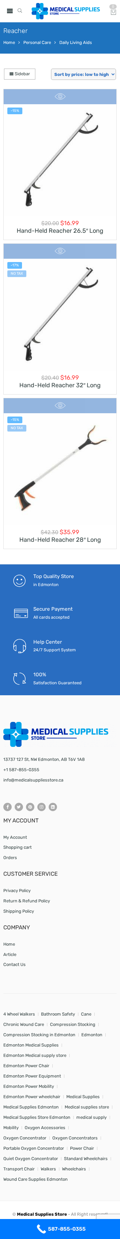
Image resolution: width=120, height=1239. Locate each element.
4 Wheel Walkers (19, 1014)
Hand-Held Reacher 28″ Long (60, 539)
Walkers (48, 1168)
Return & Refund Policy (26, 900)
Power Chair (82, 1148)
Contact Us (14, 964)
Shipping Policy (18, 911)
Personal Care (37, 42)
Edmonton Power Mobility (28, 1086)
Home (9, 42)
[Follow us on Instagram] (41, 807)
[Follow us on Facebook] (7, 807)
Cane (86, 1014)
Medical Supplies (83, 1096)
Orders (10, 857)
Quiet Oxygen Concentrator (30, 1158)
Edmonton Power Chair (26, 1065)
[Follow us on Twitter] (19, 807)
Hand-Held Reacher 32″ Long (60, 385)
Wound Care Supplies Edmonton (35, 1179)
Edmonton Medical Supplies (31, 1045)
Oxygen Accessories (45, 1127)
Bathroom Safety (58, 1014)
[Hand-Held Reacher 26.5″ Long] (60, 160)
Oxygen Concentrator (24, 1137)
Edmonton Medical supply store (34, 1055)
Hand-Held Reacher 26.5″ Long (60, 230)
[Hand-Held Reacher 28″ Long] (60, 469)
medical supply (91, 1117)
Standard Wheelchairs (86, 1158)
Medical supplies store (87, 1106)
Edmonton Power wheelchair (31, 1096)
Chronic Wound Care (23, 1024)
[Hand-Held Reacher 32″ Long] (60, 315)
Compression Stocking (72, 1024)
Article (9, 954)
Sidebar (22, 73)
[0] (113, 12)
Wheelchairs (74, 1168)
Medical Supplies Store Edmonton (36, 1117)
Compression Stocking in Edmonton (39, 1034)
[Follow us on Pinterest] (30, 807)
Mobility (11, 1127)
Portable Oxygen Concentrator (33, 1148)
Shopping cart (17, 847)
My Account (15, 837)
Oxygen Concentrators (75, 1137)
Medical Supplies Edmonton (31, 1106)
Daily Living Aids (75, 42)
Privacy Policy (17, 890)
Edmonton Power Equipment (32, 1076)
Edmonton (91, 1034)
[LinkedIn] (53, 807)
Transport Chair (19, 1168)
